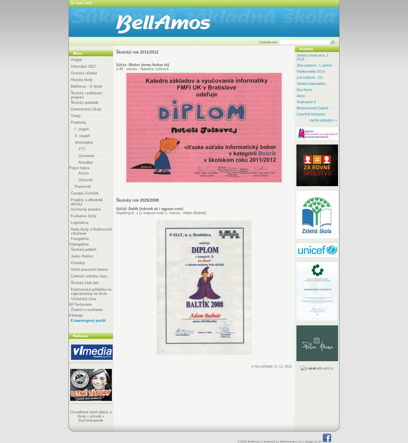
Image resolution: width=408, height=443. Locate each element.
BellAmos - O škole (86, 86)
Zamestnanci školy (86, 109)
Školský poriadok (85, 102)
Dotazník (86, 180)
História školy (82, 80)
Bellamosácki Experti (312, 108)
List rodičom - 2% (310, 78)
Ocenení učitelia (84, 73)
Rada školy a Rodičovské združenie (91, 231)
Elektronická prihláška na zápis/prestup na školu (91, 291)
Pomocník (83, 186)
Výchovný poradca (86, 209)
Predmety (78, 122)
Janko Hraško (82, 256)
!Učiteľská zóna (83, 299)
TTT (82, 149)
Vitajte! (76, 60)
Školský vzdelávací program (86, 95)
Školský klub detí (85, 283)
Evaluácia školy (83, 216)
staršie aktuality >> (323, 120)
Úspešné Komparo (311, 114)
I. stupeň (82, 129)
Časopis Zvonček (85, 193)
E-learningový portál (88, 320)
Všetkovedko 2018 (311, 72)
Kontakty (78, 263)
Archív (84, 173)
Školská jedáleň (83, 249)
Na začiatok (264, 366)
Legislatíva (79, 223)
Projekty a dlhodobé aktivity (87, 202)
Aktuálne (86, 162)
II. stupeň (82, 136)
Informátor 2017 (83, 66)
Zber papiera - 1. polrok (314, 65)
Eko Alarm (304, 90)
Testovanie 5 (306, 102)
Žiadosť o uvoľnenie (87, 310)
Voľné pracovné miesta (89, 269)
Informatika (84, 142)
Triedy (76, 116)
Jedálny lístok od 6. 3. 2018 (313, 57)
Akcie (301, 96)
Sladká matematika (311, 84)
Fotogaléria (80, 239)
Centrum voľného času (89, 276)
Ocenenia (86, 156)
